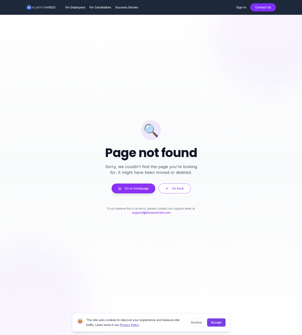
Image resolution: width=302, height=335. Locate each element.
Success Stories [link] (126, 7)
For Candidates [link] (100, 7)
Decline (196, 322)
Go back (178, 188)
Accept (216, 322)
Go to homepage (137, 188)
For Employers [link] (75, 7)
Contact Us (263, 7)
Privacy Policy (129, 325)
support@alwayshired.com (151, 212)
